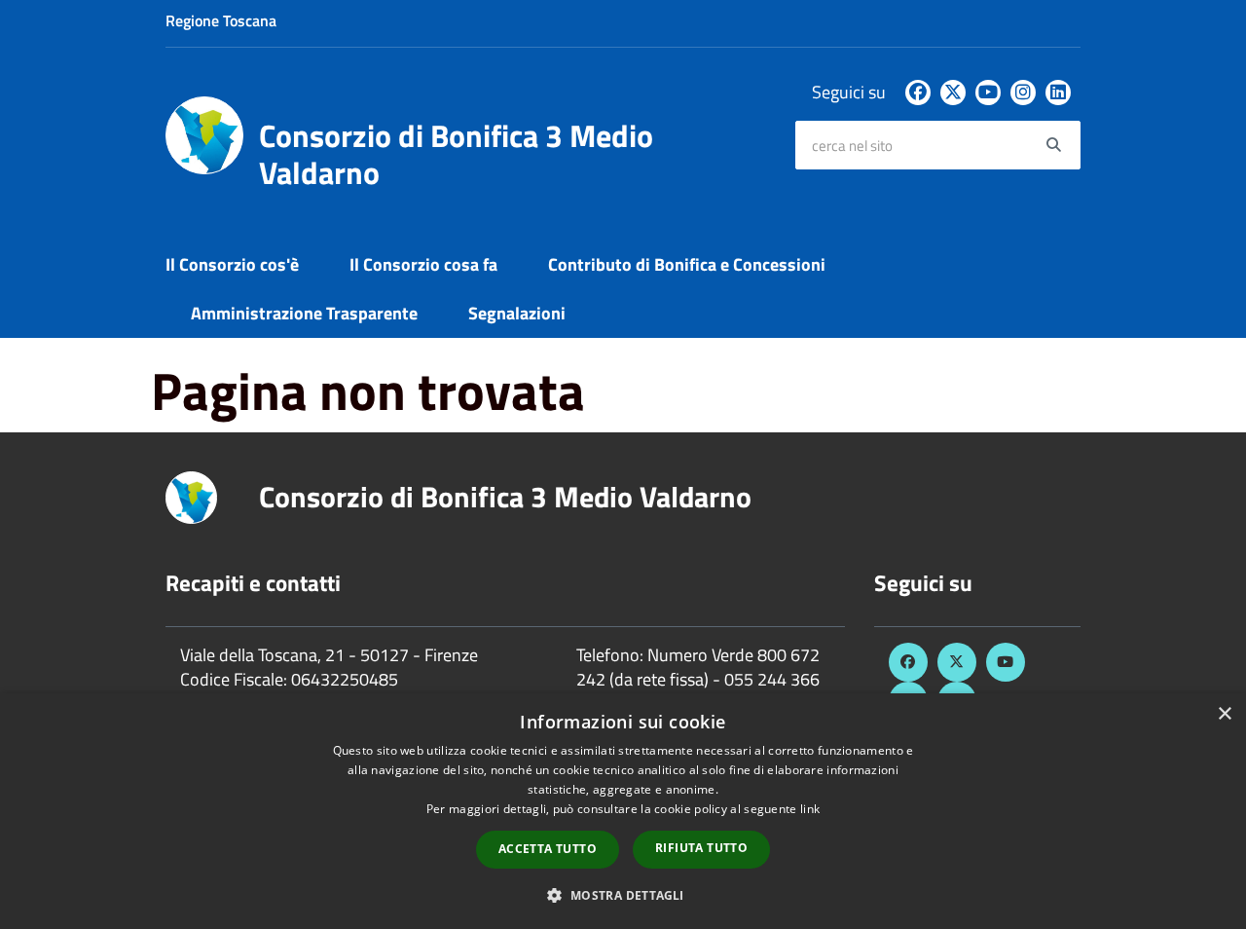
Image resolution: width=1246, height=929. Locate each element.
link (810, 808)
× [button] (1224, 714)
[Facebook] (918, 92)
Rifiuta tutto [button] (701, 847)
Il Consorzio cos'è (232, 264)
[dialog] (623, 811)
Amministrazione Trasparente (304, 313)
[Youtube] (988, 92)
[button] (622, 894)
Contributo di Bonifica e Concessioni (686, 264)
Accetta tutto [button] (547, 848)
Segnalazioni (517, 313)
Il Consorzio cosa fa (423, 264)
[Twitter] (953, 92)
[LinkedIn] (1058, 92)
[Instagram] (1023, 92)
